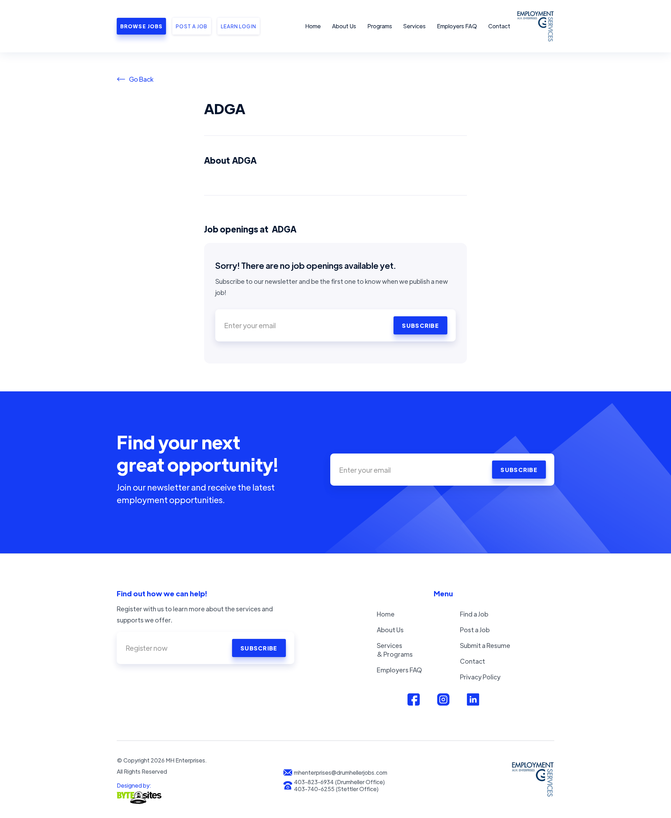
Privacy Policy (480, 677)
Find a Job (474, 614)
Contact (499, 26)
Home (313, 26)
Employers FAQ (457, 26)
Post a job (191, 26)
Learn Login (238, 26)
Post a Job (475, 630)
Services (414, 26)
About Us (344, 26)
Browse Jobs (141, 26)
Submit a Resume (485, 645)
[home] (534, 26)
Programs (379, 26)
